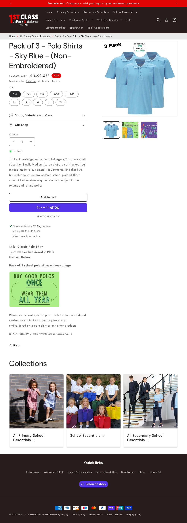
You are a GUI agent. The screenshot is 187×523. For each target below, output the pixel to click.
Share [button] (16, 345)
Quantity (13, 134)
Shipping (31, 81)
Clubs (141, 472)
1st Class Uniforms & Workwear (33, 514)
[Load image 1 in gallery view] (111, 129)
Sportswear (128, 472)
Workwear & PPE (54, 472)
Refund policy (78, 514)
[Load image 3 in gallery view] (149, 129)
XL (60, 102)
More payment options (48, 216)
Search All (155, 472)
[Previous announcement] (10, 3)
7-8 (42, 94)
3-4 (15, 94)
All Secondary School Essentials (145, 437)
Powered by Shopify (58, 514)
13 (14, 102)
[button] (68, 12)
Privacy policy (96, 514)
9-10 (56, 94)
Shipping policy (133, 514)
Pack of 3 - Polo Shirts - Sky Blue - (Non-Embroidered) (83, 36)
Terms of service (114, 514)
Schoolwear (33, 472)
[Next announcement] (177, 3)
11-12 (71, 94)
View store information (26, 236)
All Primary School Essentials (35, 36)
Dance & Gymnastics (80, 472)
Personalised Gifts (107, 472)
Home (12, 36)
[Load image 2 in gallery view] (130, 129)
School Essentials (85, 435)
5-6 (29, 94)
